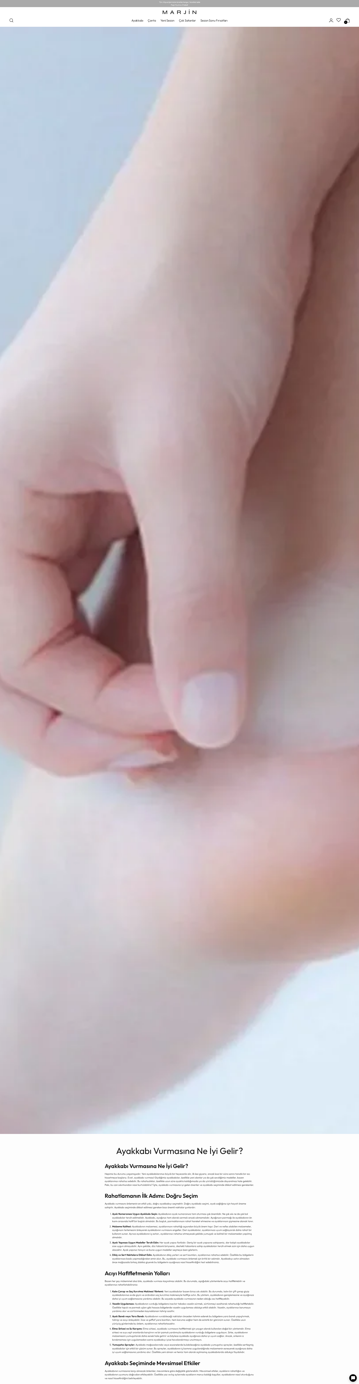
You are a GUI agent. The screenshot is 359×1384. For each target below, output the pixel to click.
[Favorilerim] (339, 20)
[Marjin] (179, 11)
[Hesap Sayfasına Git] (331, 20)
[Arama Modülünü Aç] (11, 20)
